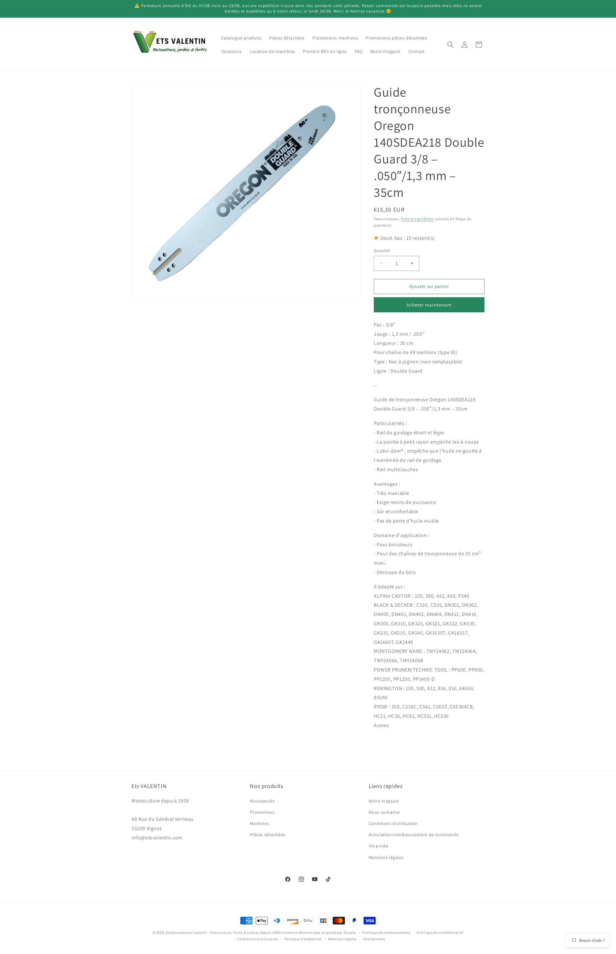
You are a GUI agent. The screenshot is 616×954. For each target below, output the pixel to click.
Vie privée (379, 846)
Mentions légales (386, 857)
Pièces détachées (268, 834)
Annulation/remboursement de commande (414, 834)
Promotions (262, 812)
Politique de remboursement (386, 932)
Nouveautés (262, 800)
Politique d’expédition (303, 939)
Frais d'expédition (417, 218)
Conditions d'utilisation (393, 823)
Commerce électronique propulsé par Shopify (318, 932)
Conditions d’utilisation (257, 939)
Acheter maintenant (429, 305)
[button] (450, 45)
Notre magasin (384, 800)
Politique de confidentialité (440, 932)
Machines (259, 823)
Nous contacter (384, 812)
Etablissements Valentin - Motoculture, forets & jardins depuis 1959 (223, 932)
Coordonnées (374, 939)
